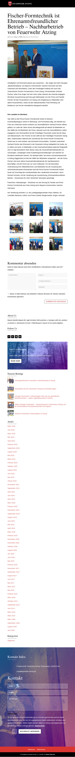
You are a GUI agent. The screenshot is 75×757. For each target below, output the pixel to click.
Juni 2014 (11, 608)
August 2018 (12, 550)
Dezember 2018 (13, 539)
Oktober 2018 (12, 546)
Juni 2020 (11, 495)
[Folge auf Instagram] (16, 336)
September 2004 (14, 623)
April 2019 (11, 528)
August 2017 (12, 576)
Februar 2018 (12, 565)
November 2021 (13, 484)
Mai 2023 (11, 455)
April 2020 (11, 499)
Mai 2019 (11, 525)
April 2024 (11, 441)
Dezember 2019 (13, 510)
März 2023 (11, 459)
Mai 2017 (11, 583)
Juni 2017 (11, 579)
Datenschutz (40, 726)
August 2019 (12, 517)
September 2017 (14, 572)
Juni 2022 (11, 474)
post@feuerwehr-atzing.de (26, 671)
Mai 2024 (11, 437)
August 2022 (12, 470)
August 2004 (12, 627)
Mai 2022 (11, 477)
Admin (12, 37)
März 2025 (11, 434)
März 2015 (11, 597)
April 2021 (11, 492)
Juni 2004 (11, 630)
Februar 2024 (12, 444)
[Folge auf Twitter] (12, 336)
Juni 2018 (11, 557)
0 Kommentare (34, 37)
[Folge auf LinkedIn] (19, 336)
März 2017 (11, 587)
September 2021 (14, 488)
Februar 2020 (12, 506)
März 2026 (11, 426)
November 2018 (13, 543)
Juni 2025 (11, 430)
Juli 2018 (11, 554)
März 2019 (11, 532)
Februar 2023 (12, 463)
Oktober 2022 (12, 466)
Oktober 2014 (12, 601)
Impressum (31, 749)
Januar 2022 (12, 481)
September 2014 (14, 605)
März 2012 (11, 616)
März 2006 (11, 619)
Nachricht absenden (29, 731)
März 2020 (11, 503)
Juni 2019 (11, 521)
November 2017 (13, 568)
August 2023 (12, 452)
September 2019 (14, 514)
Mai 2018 (11, 561)
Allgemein (26, 37)
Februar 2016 (12, 594)
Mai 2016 (11, 590)
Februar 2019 (12, 535)
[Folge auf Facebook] (9, 336)
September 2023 (14, 448)
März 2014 (11, 612)
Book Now (15, 361)
